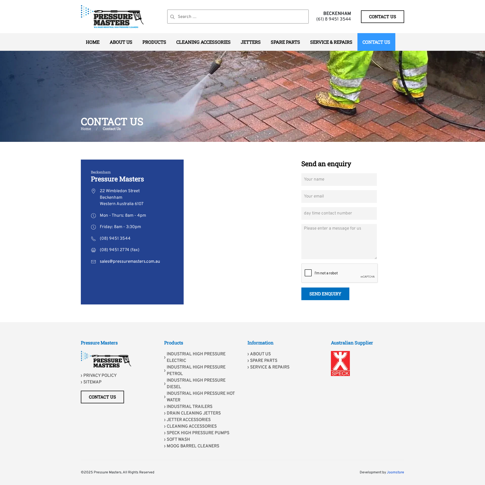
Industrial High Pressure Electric (196, 357)
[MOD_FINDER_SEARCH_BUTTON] (172, 17)
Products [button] (154, 42)
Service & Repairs (331, 42)
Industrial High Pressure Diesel (196, 384)
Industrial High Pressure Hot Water (201, 397)
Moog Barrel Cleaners (193, 446)
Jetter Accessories (189, 420)
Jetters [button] (251, 42)
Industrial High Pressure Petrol (196, 371)
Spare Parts (285, 42)
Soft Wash (178, 440)
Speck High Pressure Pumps (198, 433)
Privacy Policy (100, 376)
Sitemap (92, 382)
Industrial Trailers (189, 407)
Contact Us (376, 42)
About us (260, 354)
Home (93, 42)
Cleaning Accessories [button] (203, 42)
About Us (121, 42)
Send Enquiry (325, 294)
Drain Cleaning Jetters (194, 413)
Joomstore (395, 472)
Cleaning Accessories (192, 426)
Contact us (382, 16)
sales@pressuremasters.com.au (130, 261)
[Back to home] (112, 16)
